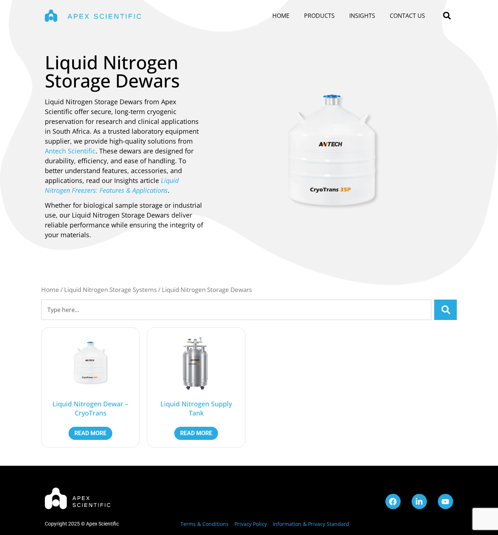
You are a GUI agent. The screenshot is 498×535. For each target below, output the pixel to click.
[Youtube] (445, 501)
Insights (362, 16)
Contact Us (407, 16)
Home (280, 16)
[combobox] (236, 310)
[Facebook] (393, 501)
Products (319, 16)
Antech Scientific (70, 151)
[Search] (445, 310)
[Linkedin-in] (419, 501)
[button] (447, 16)
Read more (90, 433)
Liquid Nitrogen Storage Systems (110, 289)
